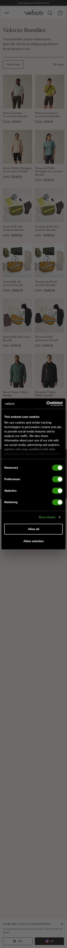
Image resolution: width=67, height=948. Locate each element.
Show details (47, 517)
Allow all (33, 529)
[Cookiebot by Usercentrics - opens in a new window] (47, 403)
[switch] (57, 479)
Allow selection (33, 541)
